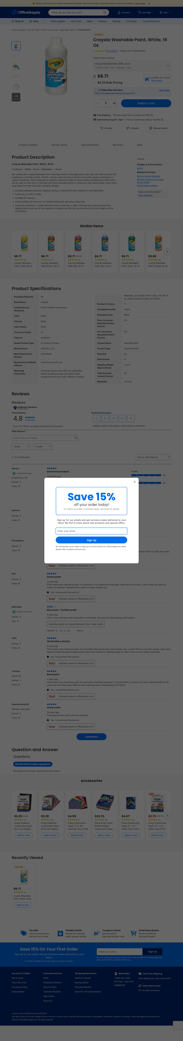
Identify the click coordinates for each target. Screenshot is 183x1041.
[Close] (135, 482)
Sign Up (91, 540)
